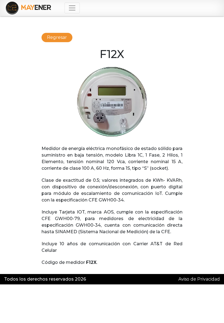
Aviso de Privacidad (199, 279)
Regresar (57, 37)
